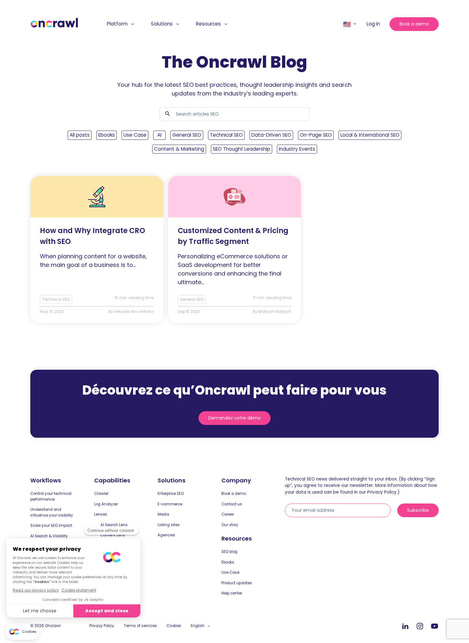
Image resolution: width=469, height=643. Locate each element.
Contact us (231, 504)
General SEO (186, 135)
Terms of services (140, 625)
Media (163, 514)
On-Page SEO (316, 135)
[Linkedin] (405, 626)
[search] (167, 114)
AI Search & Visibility (49, 536)
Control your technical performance (50, 496)
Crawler (101, 493)
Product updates (236, 583)
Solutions (162, 23)
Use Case (134, 135)
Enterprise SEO (171, 493)
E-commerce (170, 504)
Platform (117, 23)
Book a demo (414, 24)
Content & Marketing (179, 149)
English (198, 625)
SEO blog (229, 551)
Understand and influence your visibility (51, 512)
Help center (231, 593)
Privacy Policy (101, 625)
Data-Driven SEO (271, 135)
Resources (208, 23)
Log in (373, 23)
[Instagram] (420, 626)
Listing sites (169, 524)
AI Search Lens (114, 524)
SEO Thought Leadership (241, 149)
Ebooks (106, 135)
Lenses (100, 514)
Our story (229, 524)
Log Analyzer (106, 504)
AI (159, 135)
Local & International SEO (369, 135)
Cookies (174, 625)
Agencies (166, 535)
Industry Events (297, 149)
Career (227, 514)
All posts (80, 135)
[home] (54, 23)
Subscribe (418, 510)
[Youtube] (434, 626)
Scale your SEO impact (51, 525)
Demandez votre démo (234, 418)
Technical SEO (226, 135)
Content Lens (112, 535)
